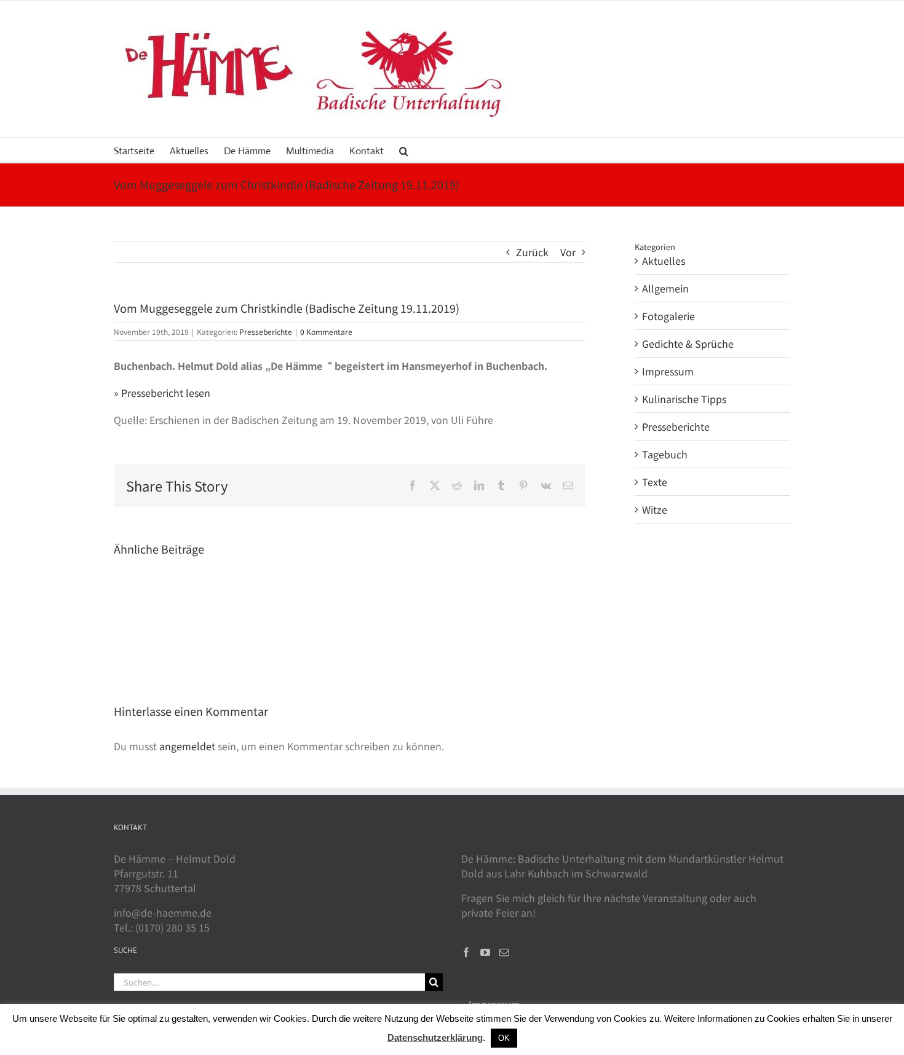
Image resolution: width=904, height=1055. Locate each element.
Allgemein (665, 288)
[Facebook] (466, 952)
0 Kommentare (326, 331)
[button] (403, 150)
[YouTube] (485, 952)
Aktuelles (663, 260)
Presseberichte (265, 331)
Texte (654, 481)
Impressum (668, 371)
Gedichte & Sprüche (688, 343)
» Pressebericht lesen (162, 392)
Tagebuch (665, 454)
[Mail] (504, 952)
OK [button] (504, 1038)
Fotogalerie (668, 315)
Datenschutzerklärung (435, 1037)
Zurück (532, 252)
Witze (654, 509)
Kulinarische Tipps (684, 398)
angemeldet (187, 746)
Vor (568, 252)
